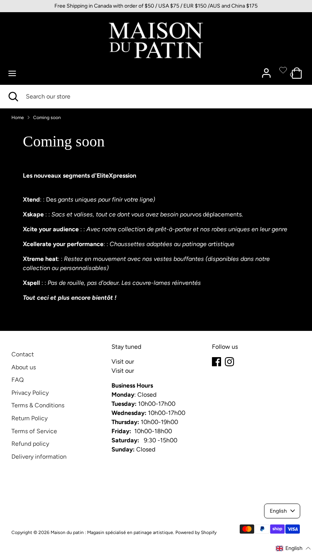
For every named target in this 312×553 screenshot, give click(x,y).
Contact (22, 354)
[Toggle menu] (12, 73)
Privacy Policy (30, 392)
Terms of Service (34, 431)
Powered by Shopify (195, 532)
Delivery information (39, 456)
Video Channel (155, 370)
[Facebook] (216, 361)
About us (23, 367)
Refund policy (30, 443)
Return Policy (29, 418)
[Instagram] (229, 361)
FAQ (17, 379)
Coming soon (47, 117)
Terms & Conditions (37, 405)
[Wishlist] (283, 70)
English (278, 511)
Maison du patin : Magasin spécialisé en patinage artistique (112, 532)
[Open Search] (13, 97)
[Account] (266, 69)
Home (17, 117)
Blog (141, 361)
